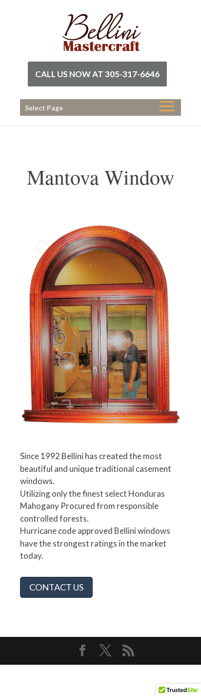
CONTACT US (56, 587)
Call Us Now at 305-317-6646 (97, 74)
